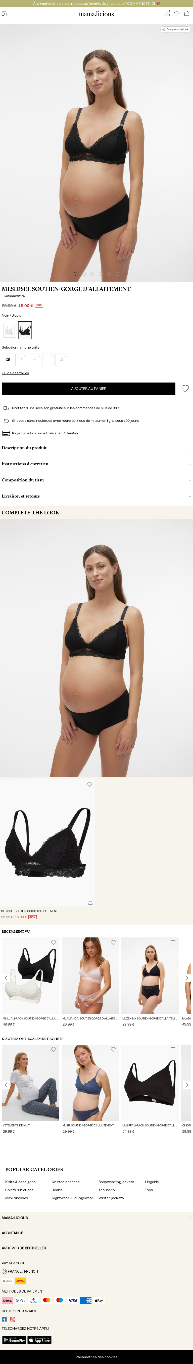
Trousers (107, 1190)
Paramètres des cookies (97, 1357)
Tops (149, 1190)
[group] (30, 982)
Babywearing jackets (116, 1182)
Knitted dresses (66, 1182)
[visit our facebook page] (4, 1320)
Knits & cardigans (20, 1182)
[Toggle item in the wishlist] (185, 389)
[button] (8, 360)
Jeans (57, 1190)
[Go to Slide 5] (109, 274)
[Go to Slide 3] (92, 274)
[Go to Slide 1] (75, 274)
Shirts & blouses (19, 1190)
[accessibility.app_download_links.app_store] (39, 1344)
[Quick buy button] (90, 903)
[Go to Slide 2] (84, 274)
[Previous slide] (6, 978)
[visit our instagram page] (12, 1320)
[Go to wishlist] (176, 15)
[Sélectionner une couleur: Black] (25, 330)
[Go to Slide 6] (117, 274)
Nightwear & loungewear (73, 1198)
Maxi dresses (16, 1198)
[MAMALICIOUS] (96, 15)
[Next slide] (187, 978)
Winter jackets (111, 1198)
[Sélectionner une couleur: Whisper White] (9, 330)
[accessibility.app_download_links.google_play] (14, 1344)
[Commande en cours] (186, 14)
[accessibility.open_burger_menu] (4, 14)
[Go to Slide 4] (101, 274)
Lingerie (152, 1182)
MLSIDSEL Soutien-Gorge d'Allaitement (66, 288)
